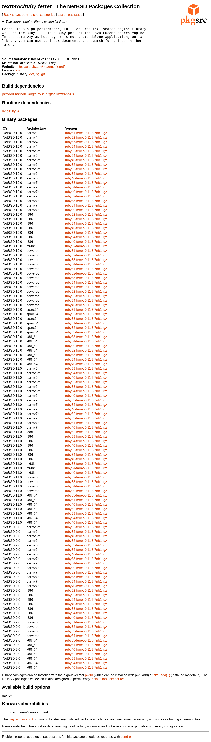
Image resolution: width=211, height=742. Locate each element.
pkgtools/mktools (14, 94)
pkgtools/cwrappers (60, 94)
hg (38, 74)
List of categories (42, 14)
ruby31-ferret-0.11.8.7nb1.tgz (86, 133)
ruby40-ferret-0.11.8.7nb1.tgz (86, 160)
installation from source (108, 679)
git (43, 74)
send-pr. (126, 736)
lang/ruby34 (36, 94)
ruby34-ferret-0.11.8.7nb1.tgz (86, 146)
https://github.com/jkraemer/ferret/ (40, 66)
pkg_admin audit (21, 719)
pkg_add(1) (161, 675)
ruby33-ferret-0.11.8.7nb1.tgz (86, 142)
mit (18, 70)
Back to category (16, 14)
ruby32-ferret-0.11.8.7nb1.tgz (86, 137)
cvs (31, 74)
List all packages (70, 14)
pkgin (89, 675)
